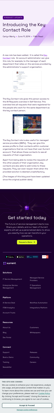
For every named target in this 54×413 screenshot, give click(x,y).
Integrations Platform (38, 308)
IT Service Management (12, 279)
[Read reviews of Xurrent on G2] (45, 256)
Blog (4, 332)
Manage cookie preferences (27, 410)
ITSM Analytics (9, 308)
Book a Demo (8, 357)
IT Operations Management (35, 286)
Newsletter (7, 367)
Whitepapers (35, 332)
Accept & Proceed (27, 405)
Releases (33, 352)
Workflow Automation (38, 303)
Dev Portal (7, 337)
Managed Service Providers (37, 279)
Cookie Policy (44, 393)
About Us (6, 327)
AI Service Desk (9, 303)
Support (6, 352)
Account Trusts (9, 313)
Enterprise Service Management (10, 286)
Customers (34, 327)
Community (34, 357)
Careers (33, 362)
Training (6, 362)
